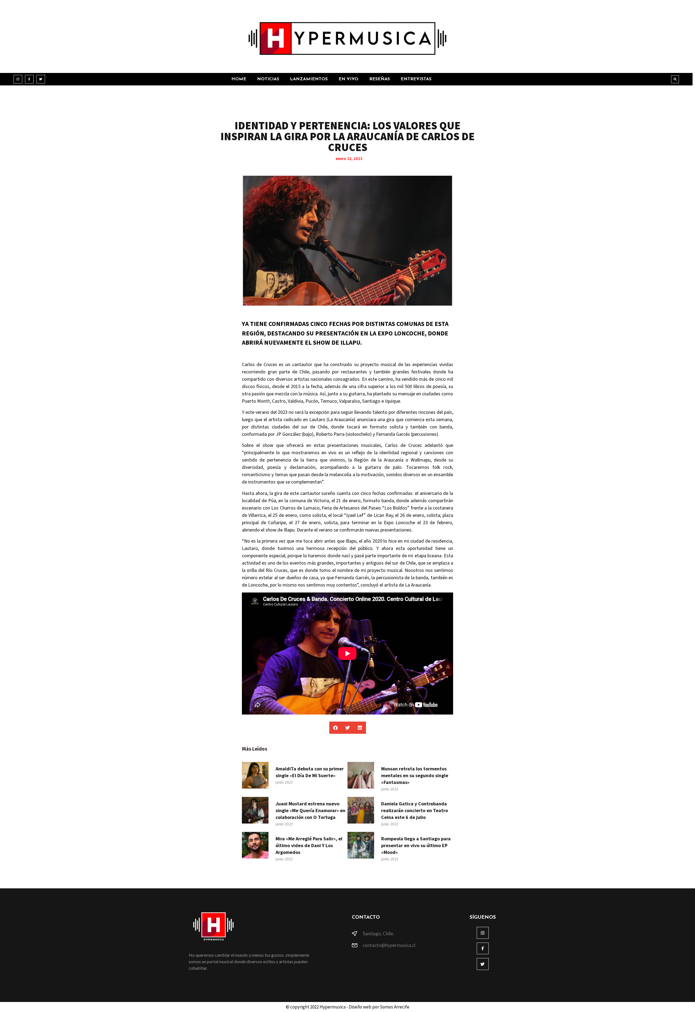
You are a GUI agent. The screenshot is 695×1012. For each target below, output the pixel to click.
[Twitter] (40, 79)
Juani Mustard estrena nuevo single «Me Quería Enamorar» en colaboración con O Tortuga (310, 810)
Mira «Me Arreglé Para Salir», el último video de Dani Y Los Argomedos (309, 845)
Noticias (268, 79)
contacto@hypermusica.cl (389, 945)
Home (238, 79)
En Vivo (348, 79)
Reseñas (379, 79)
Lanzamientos (309, 79)
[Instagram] (18, 79)
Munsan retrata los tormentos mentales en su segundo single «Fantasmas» (414, 775)
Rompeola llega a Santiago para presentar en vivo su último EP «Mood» (416, 845)
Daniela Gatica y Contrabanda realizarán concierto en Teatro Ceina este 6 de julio (414, 810)
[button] (675, 79)
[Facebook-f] (29, 79)
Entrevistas (416, 79)
